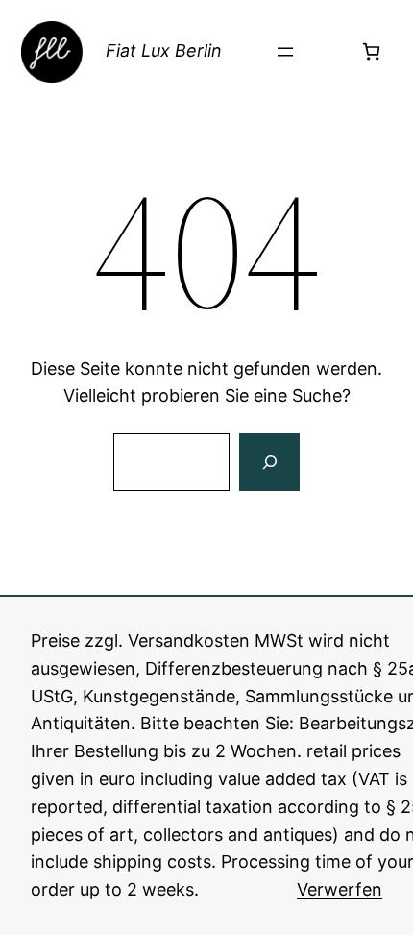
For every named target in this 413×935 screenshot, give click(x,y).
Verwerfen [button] (339, 889)
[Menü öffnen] (285, 51)
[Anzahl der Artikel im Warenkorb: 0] (371, 51)
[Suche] (269, 462)
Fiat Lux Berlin (164, 50)
